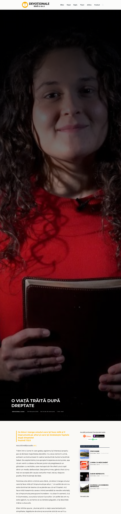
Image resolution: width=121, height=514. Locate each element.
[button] (102, 4)
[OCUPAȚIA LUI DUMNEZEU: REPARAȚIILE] (84, 488)
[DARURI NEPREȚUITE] (84, 476)
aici (34, 446)
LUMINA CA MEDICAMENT (99, 462)
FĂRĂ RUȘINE (94, 451)
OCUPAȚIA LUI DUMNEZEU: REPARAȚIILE (99, 485)
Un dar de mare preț (48, 411)
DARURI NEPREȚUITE (97, 474)
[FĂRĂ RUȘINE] (84, 454)
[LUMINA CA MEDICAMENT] (84, 465)
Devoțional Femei (95, 488)
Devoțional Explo (95, 464)
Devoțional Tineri (95, 453)
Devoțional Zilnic (18, 411)
